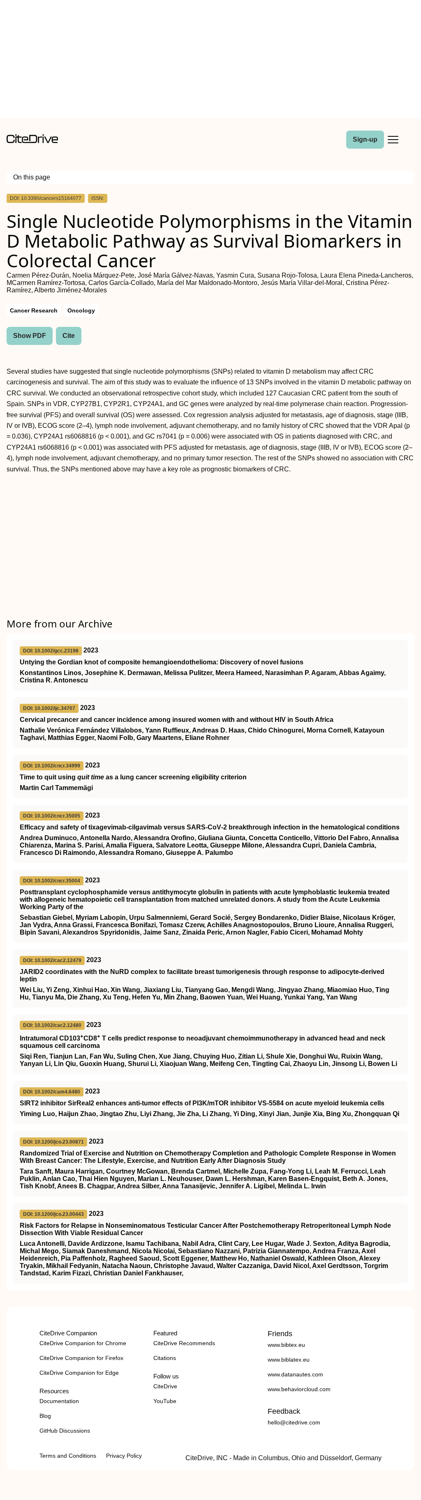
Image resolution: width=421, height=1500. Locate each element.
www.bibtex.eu (286, 1345)
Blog (45, 1416)
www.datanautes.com (295, 1374)
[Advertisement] (210, 60)
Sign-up (365, 139)
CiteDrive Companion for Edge (79, 1372)
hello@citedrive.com (294, 1422)
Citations (164, 1358)
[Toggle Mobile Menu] (393, 140)
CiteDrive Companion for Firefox (81, 1358)
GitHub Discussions (64, 1430)
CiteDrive (165, 1386)
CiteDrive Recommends (184, 1343)
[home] (32, 141)
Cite (68, 335)
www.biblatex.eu (289, 1359)
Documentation (59, 1401)
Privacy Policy (124, 1455)
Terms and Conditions (67, 1455)
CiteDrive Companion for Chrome (82, 1343)
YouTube (164, 1401)
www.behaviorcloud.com (299, 1389)
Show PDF (29, 335)
